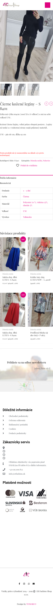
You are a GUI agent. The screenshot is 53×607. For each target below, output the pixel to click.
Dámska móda (36, 160)
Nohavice (46, 160)
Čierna (26, 196)
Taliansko (27, 217)
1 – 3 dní (26, 190)
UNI (24, 211)
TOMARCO (31, 604)
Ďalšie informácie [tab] (8, 177)
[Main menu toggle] (47, 5)
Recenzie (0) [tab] (5, 183)
